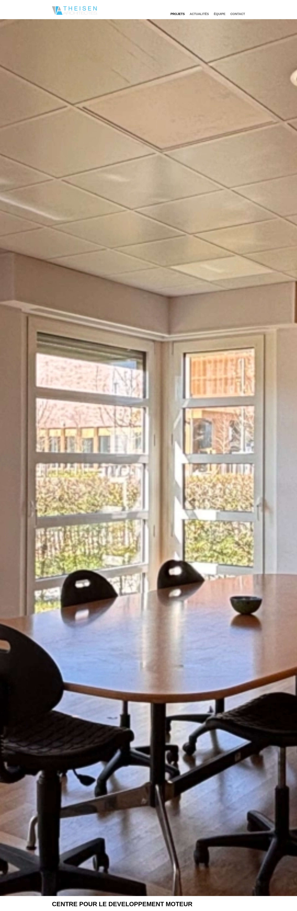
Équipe (219, 14)
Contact (237, 14)
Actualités (199, 14)
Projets (177, 14)
